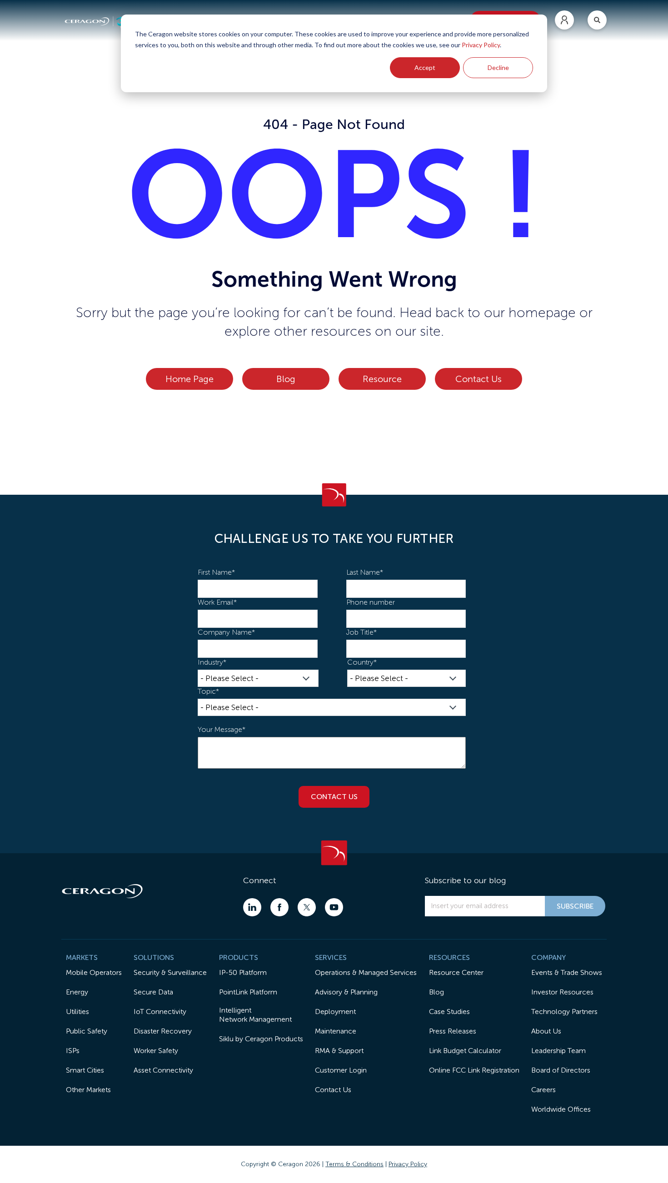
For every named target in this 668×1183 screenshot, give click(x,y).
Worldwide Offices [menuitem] (561, 1109)
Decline (498, 67)
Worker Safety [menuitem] (156, 1050)
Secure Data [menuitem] (153, 992)
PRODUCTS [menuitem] (238, 957)
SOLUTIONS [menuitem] (154, 957)
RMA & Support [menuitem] (339, 1050)
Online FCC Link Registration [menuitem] (474, 1070)
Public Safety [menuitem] (86, 1031)
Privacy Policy (481, 45)
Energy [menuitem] (77, 992)
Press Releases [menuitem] (452, 1031)
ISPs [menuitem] (73, 1050)
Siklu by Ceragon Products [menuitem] (261, 1038)
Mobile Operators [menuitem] (94, 972)
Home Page (189, 378)
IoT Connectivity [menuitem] (160, 1011)
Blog (285, 378)
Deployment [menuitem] (335, 1011)
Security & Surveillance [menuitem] (170, 972)
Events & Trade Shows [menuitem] (566, 972)
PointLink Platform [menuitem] (248, 992)
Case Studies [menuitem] (449, 1011)
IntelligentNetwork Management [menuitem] (255, 1015)
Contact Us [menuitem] (333, 1089)
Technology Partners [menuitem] (564, 1011)
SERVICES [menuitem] (331, 957)
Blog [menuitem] (436, 992)
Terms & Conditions (354, 1164)
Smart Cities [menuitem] (85, 1070)
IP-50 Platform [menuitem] (243, 972)
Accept (424, 67)
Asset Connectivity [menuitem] (163, 1070)
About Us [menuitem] (546, 1031)
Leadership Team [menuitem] (558, 1050)
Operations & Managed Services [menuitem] (366, 972)
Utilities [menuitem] (77, 1011)
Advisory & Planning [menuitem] (346, 992)
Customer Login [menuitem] (341, 1070)
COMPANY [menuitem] (548, 957)
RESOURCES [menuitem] (449, 957)
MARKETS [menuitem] (82, 957)
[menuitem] (564, 20)
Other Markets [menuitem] (88, 1089)
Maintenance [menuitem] (335, 1031)
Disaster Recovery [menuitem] (163, 1031)
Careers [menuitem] (543, 1089)
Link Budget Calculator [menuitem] (465, 1050)
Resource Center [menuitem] (456, 972)
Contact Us (478, 378)
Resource (382, 378)
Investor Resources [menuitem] (562, 992)
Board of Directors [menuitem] (560, 1070)
